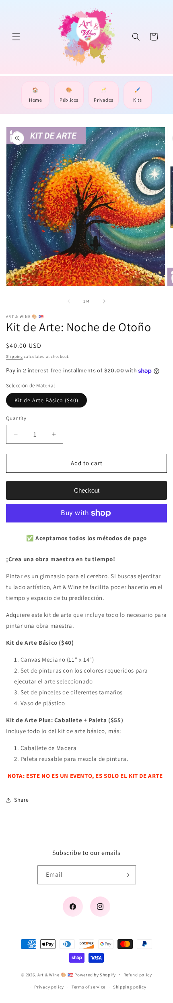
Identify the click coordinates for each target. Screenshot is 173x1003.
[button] (16, 37)
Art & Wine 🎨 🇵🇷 (55, 974)
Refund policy (138, 975)
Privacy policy (49, 987)
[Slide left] (69, 301)
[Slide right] (104, 301)
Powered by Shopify (95, 974)
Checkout (86, 490)
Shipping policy (129, 987)
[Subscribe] (127, 874)
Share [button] (21, 799)
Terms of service (88, 987)
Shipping (14, 356)
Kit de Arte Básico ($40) (46, 400)
